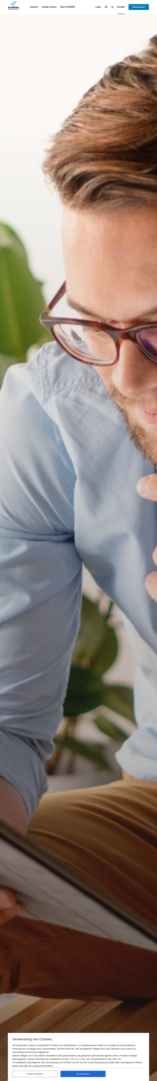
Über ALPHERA (67, 7)
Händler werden (49, 7)
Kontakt (121, 7)
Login (98, 7)
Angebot (34, 7)
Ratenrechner (138, 7)
